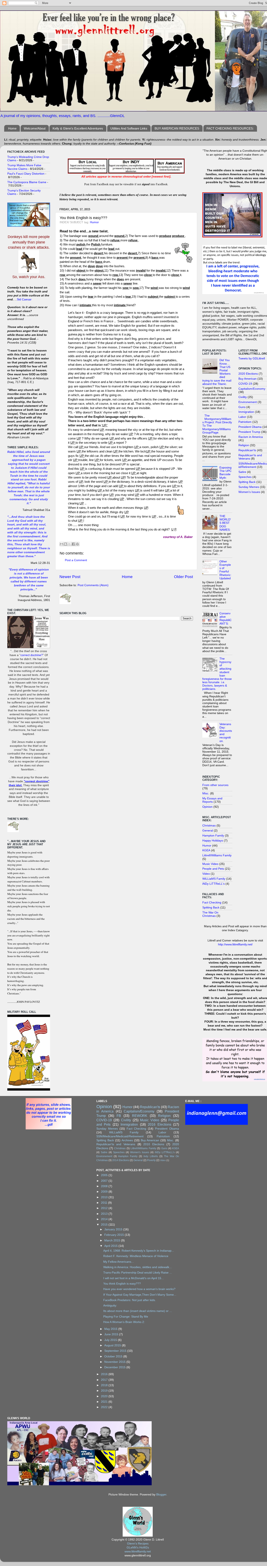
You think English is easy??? (122, 1283)
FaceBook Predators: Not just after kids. (129, 1300)
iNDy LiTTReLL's (213, 883)
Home (12, 128)
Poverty (151, 1160)
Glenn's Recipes (138, 1543)
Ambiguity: (110, 1305)
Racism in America (250, 436)
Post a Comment (76, 560)
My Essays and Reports (212, 800)
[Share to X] (69, 544)
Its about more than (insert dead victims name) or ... (137, 1311)
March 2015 (112, 1240)
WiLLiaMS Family (213, 878)
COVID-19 (245, 383)
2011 (104, 1202)
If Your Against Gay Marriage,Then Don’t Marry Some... (139, 1294)
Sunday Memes (248, 487)
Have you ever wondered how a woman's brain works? (139, 1289)
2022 (104, 1407)
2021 (104, 1401)
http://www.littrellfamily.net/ (235, 944)
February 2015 (114, 1234)
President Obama (250, 426)
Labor (242, 416)
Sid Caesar (24, 299)
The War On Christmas (210, 914)
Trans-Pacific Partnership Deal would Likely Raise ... (137, 1272)
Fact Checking (211, 902)
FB (119, 1115)
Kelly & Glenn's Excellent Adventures (78, 128)
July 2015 (111, 1340)
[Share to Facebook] (73, 544)
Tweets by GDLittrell (251, 358)
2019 (104, 1390)
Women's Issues (249, 492)
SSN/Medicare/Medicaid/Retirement (120, 1136)
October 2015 (113, 1356)
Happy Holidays (212, 840)
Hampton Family (213, 835)
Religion (243, 445)
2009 (104, 1191)
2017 (104, 1379)
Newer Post (69, 576)
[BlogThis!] (65, 544)
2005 (104, 1175)
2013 (104, 1213)
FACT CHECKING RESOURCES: (230, 128)
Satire (242, 472)
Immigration (246, 411)
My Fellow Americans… (118, 1261)
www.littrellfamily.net (138, 1551)
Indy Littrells (151, 1156)
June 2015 (111, 1334)
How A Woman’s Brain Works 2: (124, 1322)
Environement (247, 402)
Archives (127, 1140)
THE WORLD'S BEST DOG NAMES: (225, 523)
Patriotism (245, 421)
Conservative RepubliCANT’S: (225, 618)
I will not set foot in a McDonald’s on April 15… (133, 1278)
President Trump (249, 431)
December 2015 (115, 1367)
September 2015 (115, 1350)
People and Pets (213, 868)
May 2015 (111, 1328)
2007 (104, 1180)
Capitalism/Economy (251, 388)
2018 (104, 1385)
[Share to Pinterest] (77, 544)
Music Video (210, 864)
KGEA (206, 850)
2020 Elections (248, 373)
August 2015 (113, 1345)
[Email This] (61, 544)
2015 (104, 1224)
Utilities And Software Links (128, 128)
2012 (104, 1208)
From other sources (215, 785)
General (207, 830)
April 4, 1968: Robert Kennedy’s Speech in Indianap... (138, 1250)
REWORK (139, 1115)
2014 (104, 1219)
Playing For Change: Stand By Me (125, 1316)
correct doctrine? (31, 655)
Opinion (207, 806)
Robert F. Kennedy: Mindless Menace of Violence (135, 1256)
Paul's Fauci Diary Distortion (25, 173)
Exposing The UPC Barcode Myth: (225, 472)
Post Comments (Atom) (93, 585)
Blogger (161, 1494)
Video (206, 873)
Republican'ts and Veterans (115, 1144)
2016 (104, 1374)
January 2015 (113, 1229)
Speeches (245, 477)
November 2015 (115, 1361)
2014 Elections (120, 1160)
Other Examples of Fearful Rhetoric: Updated (225, 570)
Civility (242, 397)
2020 (104, 1396)
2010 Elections (153, 1144)
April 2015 (111, 1245)
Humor (94, 222)
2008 (104, 1186)
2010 (104, 1197)
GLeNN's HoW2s (138, 1547)
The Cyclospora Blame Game (26, 182)
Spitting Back (210, 907)
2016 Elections (159, 1124)
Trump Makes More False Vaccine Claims (24, 167)
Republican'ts (247, 450)
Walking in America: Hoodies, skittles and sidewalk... (137, 1267)
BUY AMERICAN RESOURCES (177, 128)
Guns (242, 407)
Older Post (183, 576)
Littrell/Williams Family (217, 855)
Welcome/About (34, 128)
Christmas (209, 825)
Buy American (247, 378)
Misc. (205, 793)
